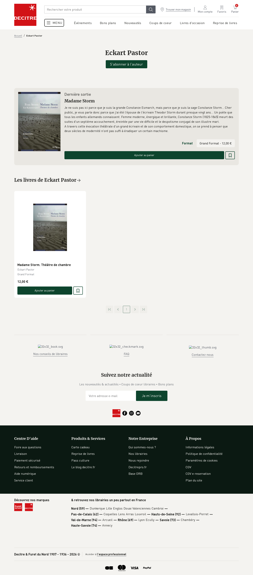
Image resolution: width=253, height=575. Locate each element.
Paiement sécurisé (27, 460)
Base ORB (135, 474)
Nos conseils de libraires (50, 354)
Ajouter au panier (144, 155)
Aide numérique (25, 474)
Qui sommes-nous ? (142, 447)
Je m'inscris (151, 395)
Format (187, 143)
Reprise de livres (83, 454)
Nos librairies (137, 454)
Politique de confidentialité (204, 454)
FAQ (126, 354)
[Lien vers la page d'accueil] (25, 15)
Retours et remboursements (34, 467)
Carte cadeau (80, 447)
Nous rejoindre (138, 460)
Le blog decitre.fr (83, 467)
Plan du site (194, 480)
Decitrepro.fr (137, 467)
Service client (23, 480)
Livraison (20, 454)
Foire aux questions (27, 447)
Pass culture (80, 460)
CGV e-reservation (198, 474)
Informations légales (200, 447)
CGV (188, 467)
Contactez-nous (202, 355)
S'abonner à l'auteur (126, 64)
